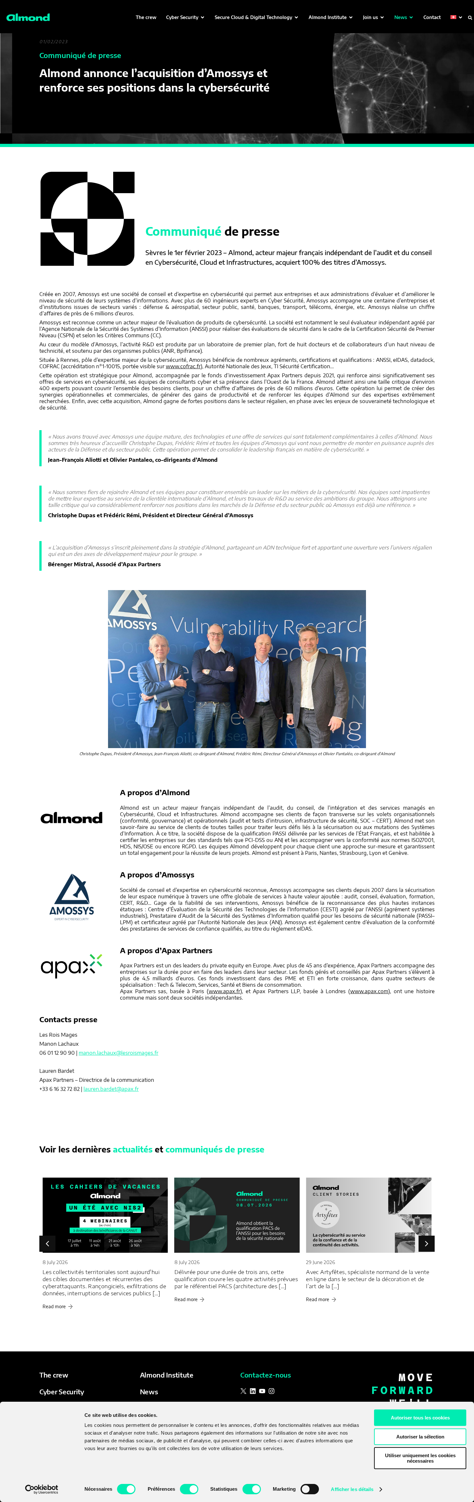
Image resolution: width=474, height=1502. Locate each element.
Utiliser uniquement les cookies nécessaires (420, 1458)
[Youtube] (262, 1391)
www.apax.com (369, 991)
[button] (185, 17)
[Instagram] (271, 1391)
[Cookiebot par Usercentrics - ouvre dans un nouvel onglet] (42, 1489)
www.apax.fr (224, 991)
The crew (53, 1375)
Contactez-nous (265, 1375)
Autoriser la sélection (420, 1436)
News (149, 1392)
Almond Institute (166, 1375)
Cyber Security (61, 1392)
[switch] (189, 1489)
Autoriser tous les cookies (420, 1417)
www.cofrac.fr (183, 366)
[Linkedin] (253, 1391)
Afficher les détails (352, 1489)
